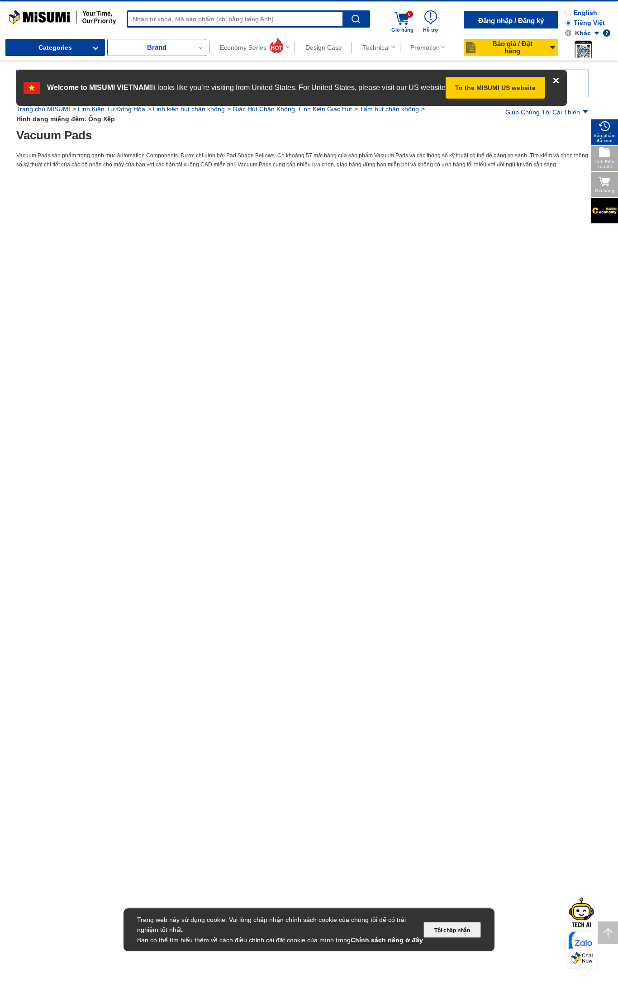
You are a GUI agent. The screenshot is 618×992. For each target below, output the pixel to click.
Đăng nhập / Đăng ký (511, 20)
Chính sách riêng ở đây (387, 940)
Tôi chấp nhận (452, 930)
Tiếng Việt (589, 22)
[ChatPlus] (582, 959)
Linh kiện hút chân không (189, 109)
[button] (583, 49)
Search (356, 19)
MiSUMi (17, 14)
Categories (55, 47)
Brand (156, 47)
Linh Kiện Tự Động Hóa (111, 109)
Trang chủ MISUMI (43, 109)
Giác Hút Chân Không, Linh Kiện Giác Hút (292, 109)
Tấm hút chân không (389, 109)
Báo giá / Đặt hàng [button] (512, 47)
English (585, 12)
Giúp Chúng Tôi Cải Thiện (542, 112)
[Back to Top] (608, 932)
